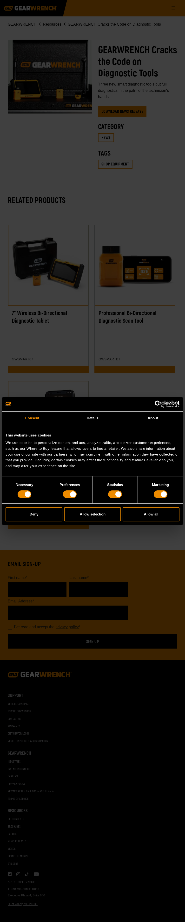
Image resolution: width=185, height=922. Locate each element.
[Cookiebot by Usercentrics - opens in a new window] (158, 404)
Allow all (151, 514)
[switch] (70, 494)
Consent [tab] (32, 418)
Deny (34, 514)
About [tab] (153, 418)
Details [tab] (93, 418)
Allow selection (93, 514)
